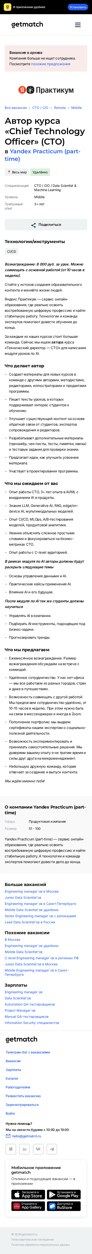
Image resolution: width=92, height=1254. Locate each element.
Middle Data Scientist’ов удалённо (32, 910)
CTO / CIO (40, 108)
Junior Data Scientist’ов (23, 897)
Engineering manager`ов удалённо (32, 946)
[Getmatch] (27, 24)
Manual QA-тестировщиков (27, 1016)
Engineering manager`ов (23, 992)
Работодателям (18, 1087)
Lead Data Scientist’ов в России (30, 922)
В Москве (12, 939)
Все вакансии (16, 108)
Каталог (12, 1078)
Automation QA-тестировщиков (30, 1004)
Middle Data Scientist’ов (23, 952)
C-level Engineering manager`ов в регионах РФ (42, 958)
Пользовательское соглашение (32, 1239)
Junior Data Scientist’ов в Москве (31, 964)
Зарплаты (13, 1070)
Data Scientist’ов (18, 998)
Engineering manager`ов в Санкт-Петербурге (40, 904)
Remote (60, 108)
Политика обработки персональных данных (40, 1244)
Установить (78, 7)
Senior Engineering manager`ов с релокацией (40, 916)
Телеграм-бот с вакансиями (28, 1052)
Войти (10, 1113)
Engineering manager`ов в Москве (32, 891)
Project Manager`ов (20, 1010)
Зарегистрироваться (22, 1105)
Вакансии (13, 1061)
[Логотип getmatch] (21, 1039)
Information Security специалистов (32, 1023)
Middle (76, 108)
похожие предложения (50, 64)
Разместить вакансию (23, 1096)
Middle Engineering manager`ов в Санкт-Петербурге (37, 972)
